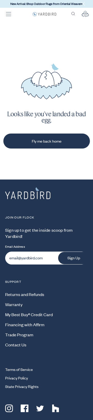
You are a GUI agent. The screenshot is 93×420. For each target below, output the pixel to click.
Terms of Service (19, 369)
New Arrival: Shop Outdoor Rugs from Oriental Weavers (46, 4)
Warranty (13, 304)
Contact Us (15, 344)
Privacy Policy (16, 378)
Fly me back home (46, 141)
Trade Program (19, 334)
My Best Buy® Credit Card (29, 314)
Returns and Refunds (24, 294)
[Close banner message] (83, 4)
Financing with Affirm (24, 324)
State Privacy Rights (21, 386)
